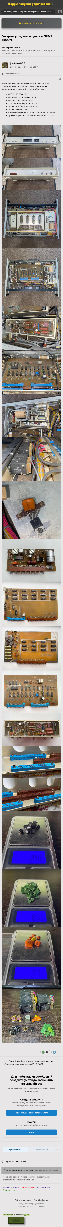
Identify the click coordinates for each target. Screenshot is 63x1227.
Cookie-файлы (41, 1200)
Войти (31, 1132)
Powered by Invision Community (31, 1206)
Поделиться (17, 1149)
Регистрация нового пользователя (31, 1113)
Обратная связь (23, 1200)
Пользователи (43, 1187)
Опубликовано (24, 67)
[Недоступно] (31, 141)
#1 (60, 79)
